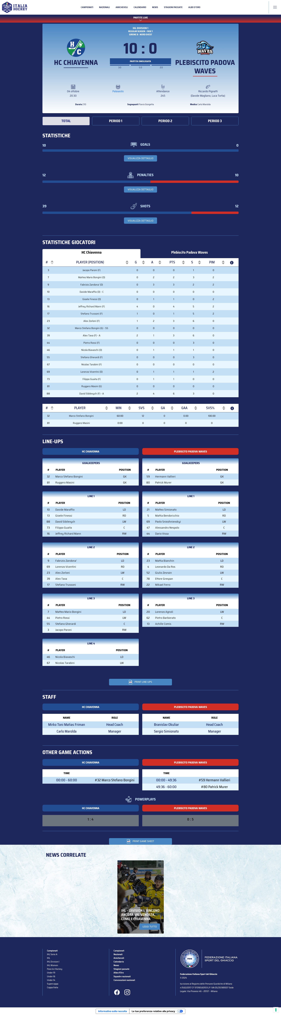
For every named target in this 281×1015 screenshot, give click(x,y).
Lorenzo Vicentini (65, 566)
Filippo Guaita (63, 527)
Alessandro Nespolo (167, 527)
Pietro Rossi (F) (91, 343)
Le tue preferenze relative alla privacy (153, 1011)
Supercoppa (52, 984)
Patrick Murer (163, 482)
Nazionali (104, 7)
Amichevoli (122, 7)
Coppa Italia (52, 987)
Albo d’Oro (194, 7)
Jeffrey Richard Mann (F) (91, 306)
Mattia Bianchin (164, 560)
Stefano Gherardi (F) (92, 357)
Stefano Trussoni (65, 584)
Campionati (87, 7)
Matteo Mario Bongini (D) (91, 277)
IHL (48, 958)
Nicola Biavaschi (65, 657)
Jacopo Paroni (63, 629)
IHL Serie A (52, 954)
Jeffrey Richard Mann (68, 533)
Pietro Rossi (62, 617)
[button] (47, 262)
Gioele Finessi (63, 515)
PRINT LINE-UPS (143, 682)
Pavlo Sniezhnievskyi (168, 521)
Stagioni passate (173, 7)
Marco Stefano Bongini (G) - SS (91, 328)
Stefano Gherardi (65, 623)
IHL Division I (53, 961)
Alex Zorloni (62, 572)
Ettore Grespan (164, 578)
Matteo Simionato (166, 509)
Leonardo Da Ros (165, 566)
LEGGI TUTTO (150, 927)
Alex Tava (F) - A (91, 335)
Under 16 (51, 976)
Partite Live (140, 17)
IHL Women (52, 965)
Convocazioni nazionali (124, 980)
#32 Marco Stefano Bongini (114, 780)
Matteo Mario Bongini (68, 611)
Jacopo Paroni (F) (92, 270)
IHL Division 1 (140, 28)
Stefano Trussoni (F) (92, 314)
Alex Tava (61, 578)
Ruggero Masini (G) (91, 386)
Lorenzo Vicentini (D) (91, 372)
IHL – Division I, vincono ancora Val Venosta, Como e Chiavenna (140, 915)
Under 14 (51, 980)
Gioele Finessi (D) (91, 299)
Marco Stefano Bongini (81, 416)
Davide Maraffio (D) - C (92, 292)
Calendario (140, 7)
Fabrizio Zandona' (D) (91, 285)
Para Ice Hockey (54, 969)
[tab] (66, 121)
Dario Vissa (162, 533)
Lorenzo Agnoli (164, 611)
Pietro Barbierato (165, 617)
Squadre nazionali (122, 976)
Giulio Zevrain (163, 572)
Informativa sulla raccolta (112, 1011)
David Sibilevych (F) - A (91, 394)
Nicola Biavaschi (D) (91, 350)
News (155, 7)
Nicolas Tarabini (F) (91, 364)
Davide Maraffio (64, 509)
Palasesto (118, 91)
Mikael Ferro (162, 584)
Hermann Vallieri (165, 476)
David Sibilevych (65, 521)
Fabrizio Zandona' (66, 560)
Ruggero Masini (81, 423)
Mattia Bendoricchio (167, 515)
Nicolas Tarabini (65, 663)
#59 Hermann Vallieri (214, 780)
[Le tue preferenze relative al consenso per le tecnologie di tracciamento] (276, 1010)
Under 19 (51, 972)
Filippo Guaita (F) (92, 379)
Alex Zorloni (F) (91, 321)
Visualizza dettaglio (140, 158)
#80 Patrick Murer (214, 787)
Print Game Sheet (143, 841)
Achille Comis (163, 623)
